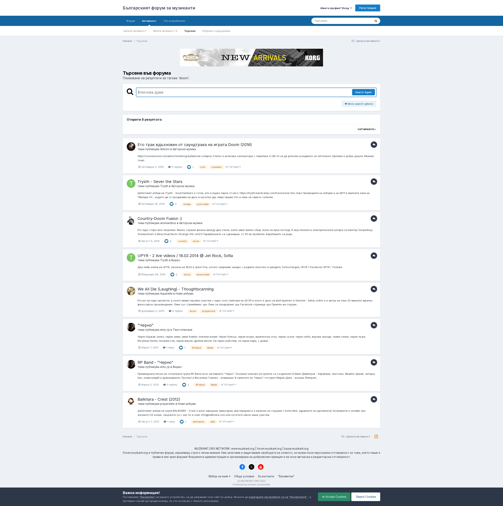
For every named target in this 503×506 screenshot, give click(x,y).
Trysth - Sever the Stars (160, 181)
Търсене (190, 30)
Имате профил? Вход (335, 8)
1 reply (169, 347)
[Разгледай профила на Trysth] (131, 183)
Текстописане (182, 329)
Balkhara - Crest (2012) (159, 399)
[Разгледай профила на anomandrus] (131, 220)
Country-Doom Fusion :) (160, 218)
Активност (149, 20)
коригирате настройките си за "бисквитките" (278, 497)
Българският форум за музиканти (159, 7)
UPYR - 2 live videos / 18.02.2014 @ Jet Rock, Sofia (185, 255)
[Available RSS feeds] (376, 436)
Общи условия (244, 476)
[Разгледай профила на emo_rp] (131, 327)
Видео (175, 260)
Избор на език (219, 476)
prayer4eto (167, 403)
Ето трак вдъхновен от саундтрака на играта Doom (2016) (195, 144)
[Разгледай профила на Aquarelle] (131, 291)
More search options (360, 103)
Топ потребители (174, 20)
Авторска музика (184, 149)
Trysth (164, 186)
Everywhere (359, 20)
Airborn (165, 149)
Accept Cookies (335, 496)
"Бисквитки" (286, 476)
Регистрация (367, 7)
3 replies (171, 384)
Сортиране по (366, 129)
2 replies (176, 166)
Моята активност (164, 30)
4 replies (177, 310)
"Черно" (146, 325)
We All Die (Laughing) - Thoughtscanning (176, 289)
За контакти (266, 476)
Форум (130, 20)
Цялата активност (134, 30)
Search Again (363, 92)
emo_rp (165, 329)
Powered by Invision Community (251, 484)
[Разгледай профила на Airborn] (131, 146)
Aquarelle (166, 293)
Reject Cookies (365, 496)
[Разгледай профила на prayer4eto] (131, 401)
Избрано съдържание (216, 30)
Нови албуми (184, 293)
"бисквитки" (147, 497)
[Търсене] (376, 21)
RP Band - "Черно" (155, 362)
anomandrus (168, 223)
